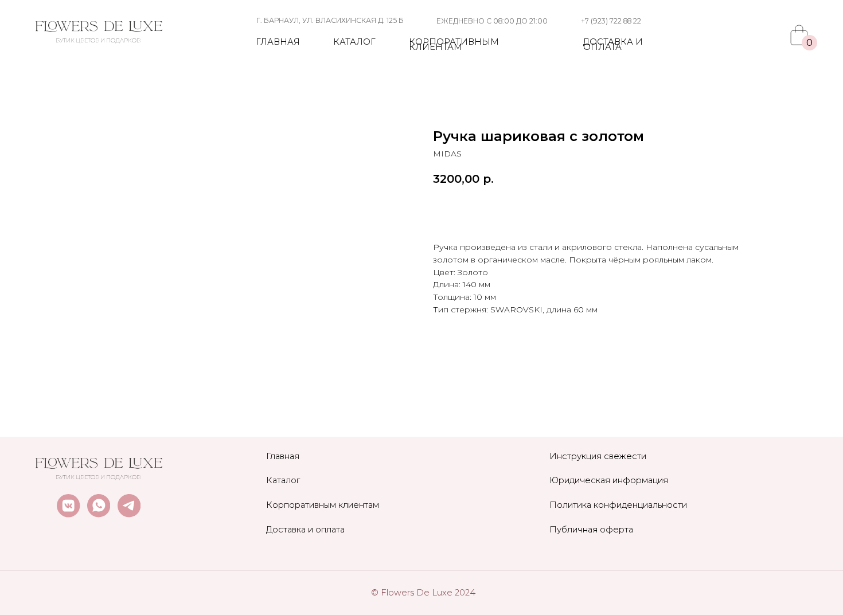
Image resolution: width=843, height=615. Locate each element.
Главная (278, 42)
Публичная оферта (591, 529)
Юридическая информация (608, 480)
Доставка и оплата (613, 45)
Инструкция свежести (597, 456)
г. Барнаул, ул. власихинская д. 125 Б (330, 20)
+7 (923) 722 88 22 (611, 21)
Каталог (354, 42)
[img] (98, 27)
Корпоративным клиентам (454, 45)
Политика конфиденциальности (618, 505)
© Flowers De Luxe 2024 (423, 592)
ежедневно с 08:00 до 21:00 (492, 21)
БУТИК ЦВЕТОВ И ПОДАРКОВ (98, 40)
